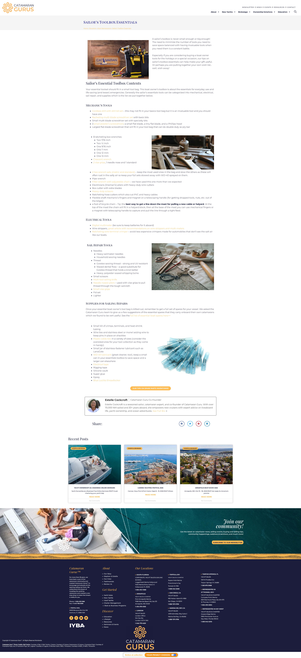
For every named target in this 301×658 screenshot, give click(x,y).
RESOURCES (279, 7)
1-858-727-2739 (173, 619)
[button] (181, 423)
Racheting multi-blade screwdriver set (112, 117)
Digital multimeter (102, 225)
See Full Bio (159, 411)
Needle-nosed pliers (104, 282)
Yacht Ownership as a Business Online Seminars (94, 488)
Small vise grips (101, 289)
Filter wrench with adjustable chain (111, 181)
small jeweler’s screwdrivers (109, 124)
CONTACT (291, 7)
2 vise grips (99, 162)
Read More (94, 497)
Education (92, 28)
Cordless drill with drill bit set (107, 111)
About (106, 568)
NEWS (259, 7)
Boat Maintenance (104, 28)
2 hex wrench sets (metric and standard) (113, 172)
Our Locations (144, 568)
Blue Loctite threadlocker (106, 380)
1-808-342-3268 (173, 589)
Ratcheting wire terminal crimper (110, 231)
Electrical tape (101, 364)
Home (85, 28)
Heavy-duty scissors (102, 191)
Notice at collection (134, 655)
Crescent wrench (102, 159)
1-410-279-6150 (140, 606)
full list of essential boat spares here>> (150, 315)
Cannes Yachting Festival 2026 (150, 488)
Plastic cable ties (102, 338)
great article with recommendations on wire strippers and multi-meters (146, 228)
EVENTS (267, 7)
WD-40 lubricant (102, 354)
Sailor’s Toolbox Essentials (121, 28)
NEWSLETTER (248, 7)
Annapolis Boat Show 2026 (206, 488)
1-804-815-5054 (206, 605)
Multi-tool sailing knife (105, 279)
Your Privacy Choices (158, 655)
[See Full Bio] (166, 411)
